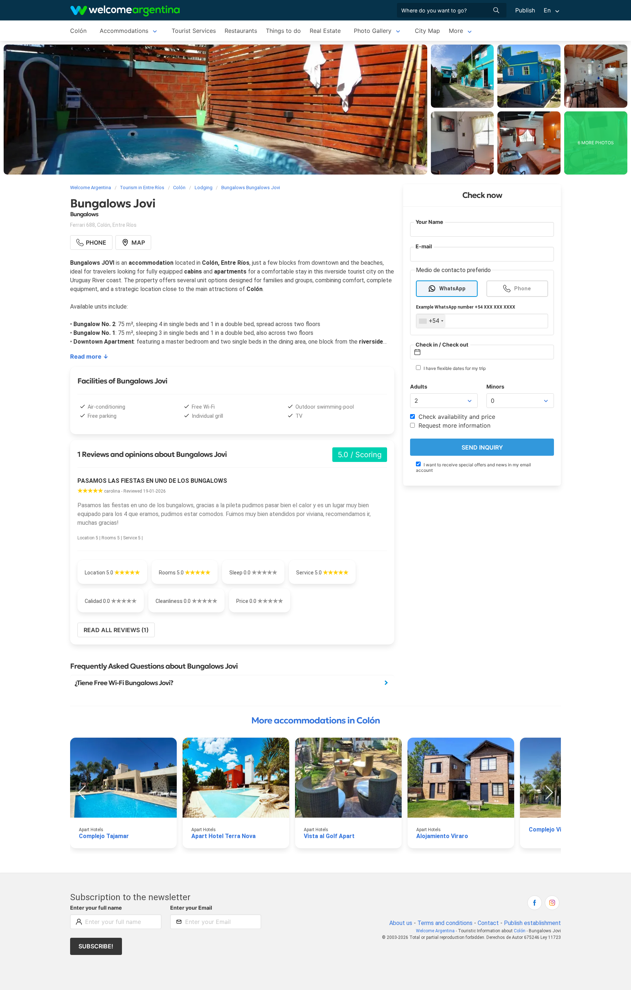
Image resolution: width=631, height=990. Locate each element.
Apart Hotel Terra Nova (223, 836)
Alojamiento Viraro (442, 836)
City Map (427, 30)
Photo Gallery (372, 30)
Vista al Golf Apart (329, 836)
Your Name (429, 222)
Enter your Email (191, 908)
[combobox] (430, 321)
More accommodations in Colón (315, 720)
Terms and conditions (445, 923)
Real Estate (325, 30)
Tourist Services (194, 30)
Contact (488, 923)
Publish (525, 10)
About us (400, 923)
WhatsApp (452, 289)
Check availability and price (456, 416)
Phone (522, 289)
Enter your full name (96, 908)
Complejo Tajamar (104, 836)
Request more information (453, 425)
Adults (418, 386)
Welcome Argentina (435, 930)
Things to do (283, 30)
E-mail (424, 246)
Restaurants (241, 30)
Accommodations (124, 30)
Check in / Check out (442, 344)
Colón (78, 30)
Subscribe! (96, 946)
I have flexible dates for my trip (454, 368)
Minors (495, 386)
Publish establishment (532, 923)
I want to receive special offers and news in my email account (473, 467)
